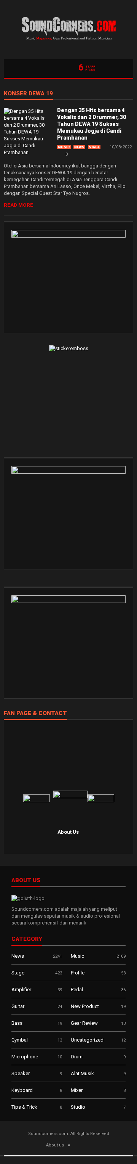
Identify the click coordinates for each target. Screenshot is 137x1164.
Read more (18, 205)
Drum (77, 1056)
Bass (16, 1023)
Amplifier (21, 989)
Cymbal (19, 1039)
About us (55, 1145)
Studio (78, 1107)
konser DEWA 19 (28, 94)
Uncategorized (87, 1039)
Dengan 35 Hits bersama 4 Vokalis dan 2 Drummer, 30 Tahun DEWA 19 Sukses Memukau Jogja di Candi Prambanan (91, 124)
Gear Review (84, 1023)
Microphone (24, 1056)
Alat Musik (82, 1073)
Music (64, 147)
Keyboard (22, 1090)
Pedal (77, 989)
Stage (94, 147)
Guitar (17, 1006)
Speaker (20, 1073)
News (79, 147)
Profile (77, 972)
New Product (85, 1006)
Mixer (77, 1090)
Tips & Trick (24, 1107)
